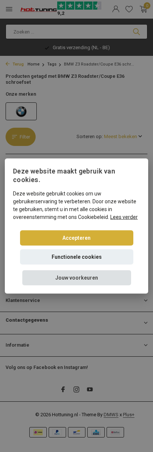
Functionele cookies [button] (77, 257)
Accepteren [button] (76, 238)
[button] (76, 277)
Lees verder (124, 217)
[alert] (76, 226)
